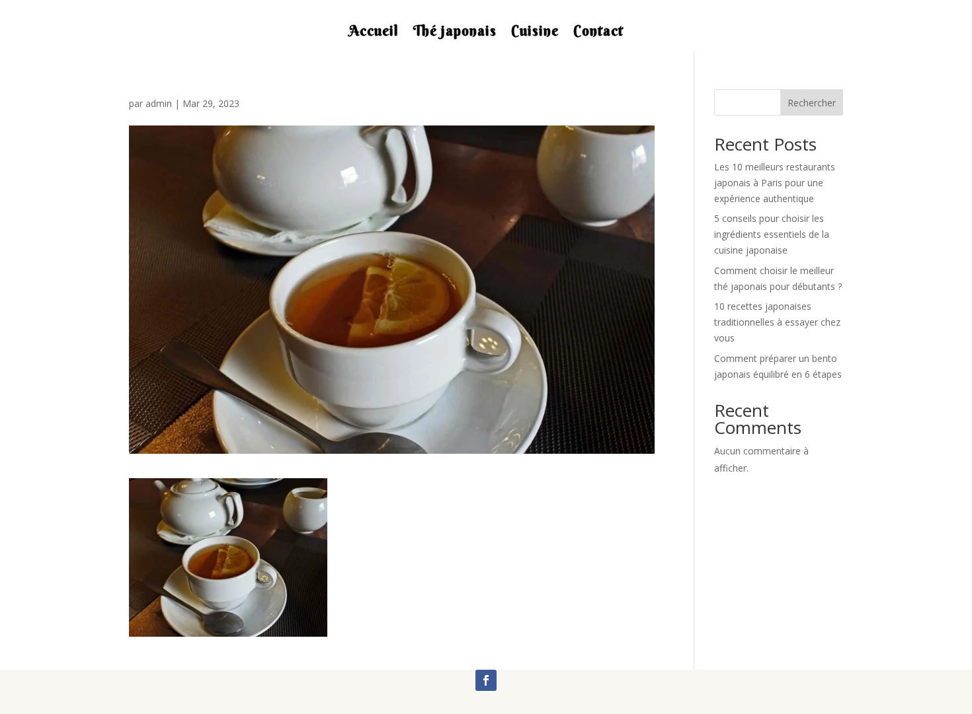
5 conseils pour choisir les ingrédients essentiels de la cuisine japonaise (771, 234)
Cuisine (535, 33)
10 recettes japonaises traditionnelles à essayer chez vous (777, 322)
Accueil (374, 33)
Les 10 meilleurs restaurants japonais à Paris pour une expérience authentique (774, 183)
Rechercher (812, 102)
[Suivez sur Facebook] (486, 680)
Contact (598, 33)
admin (158, 103)
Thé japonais (455, 33)
